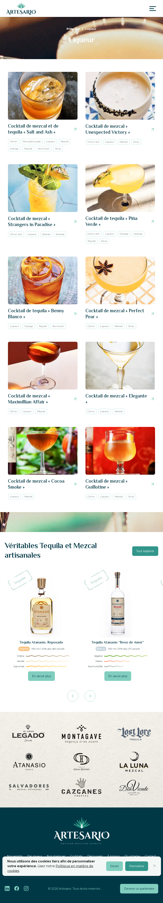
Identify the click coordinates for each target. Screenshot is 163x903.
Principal (73, 29)
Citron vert (93, 141)
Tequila (28, 148)
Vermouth (43, 148)
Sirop (58, 148)
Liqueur (50, 141)
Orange (14, 148)
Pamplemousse (32, 141)
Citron (13, 141)
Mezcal (65, 141)
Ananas (60, 234)
